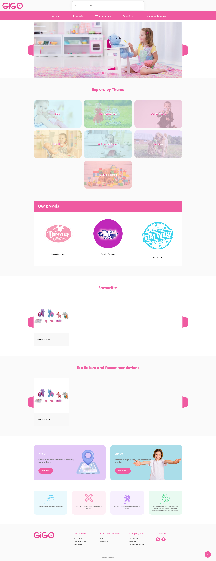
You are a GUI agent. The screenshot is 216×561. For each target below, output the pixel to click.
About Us (128, 16)
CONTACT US (122, 470)
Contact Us (104, 541)
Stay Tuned (78, 544)
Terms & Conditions (136, 544)
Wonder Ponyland (80, 541)
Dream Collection (80, 539)
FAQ (102, 539)
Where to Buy (103, 16)
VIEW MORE (46, 470)
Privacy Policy (134, 541)
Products (78, 16)
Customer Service (155, 16)
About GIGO (134, 539)
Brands (55, 16)
